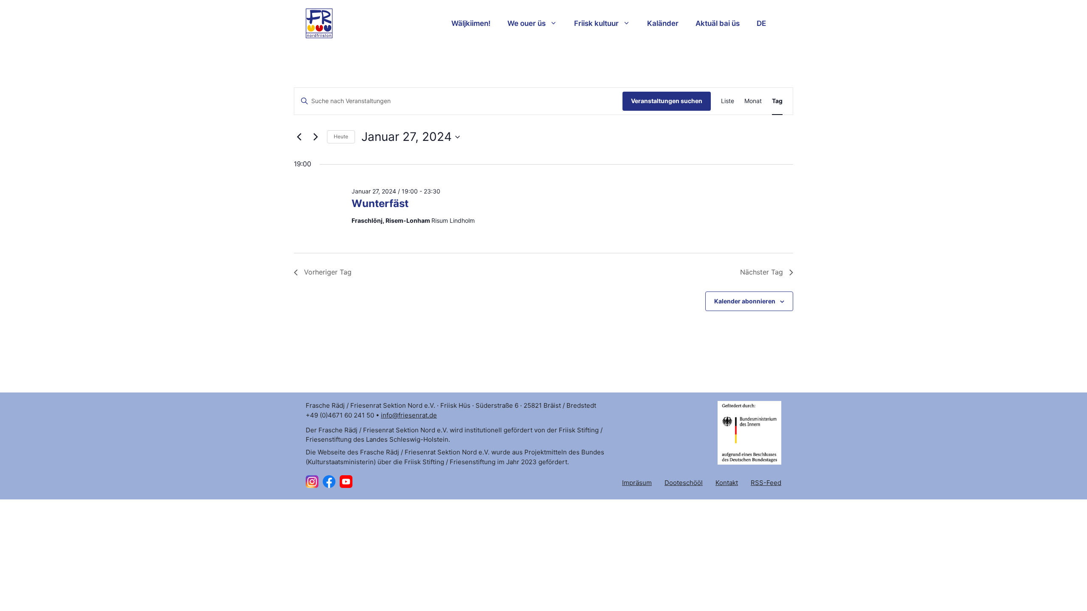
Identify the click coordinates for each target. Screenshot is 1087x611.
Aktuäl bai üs (718, 23)
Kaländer (663, 23)
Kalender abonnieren (744, 301)
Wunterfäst (380, 203)
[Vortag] (299, 137)
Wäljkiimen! (470, 23)
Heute (341, 136)
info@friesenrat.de (409, 415)
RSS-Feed (766, 483)
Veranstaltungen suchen (666, 100)
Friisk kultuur (596, 23)
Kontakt (726, 483)
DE (761, 23)
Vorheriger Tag (328, 272)
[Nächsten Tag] (315, 137)
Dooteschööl (684, 483)
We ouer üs (526, 23)
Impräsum (637, 483)
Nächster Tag (761, 272)
